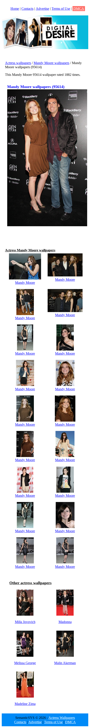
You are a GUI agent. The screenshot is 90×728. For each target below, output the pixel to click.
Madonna (65, 622)
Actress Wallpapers (61, 718)
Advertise (42, 8)
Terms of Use (61, 8)
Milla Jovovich (25, 622)
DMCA (78, 8)
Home (14, 8)
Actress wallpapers (18, 63)
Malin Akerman (65, 663)
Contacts (27, 8)
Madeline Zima (25, 704)
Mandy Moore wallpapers (51, 63)
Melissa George (25, 663)
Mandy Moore (25, 282)
